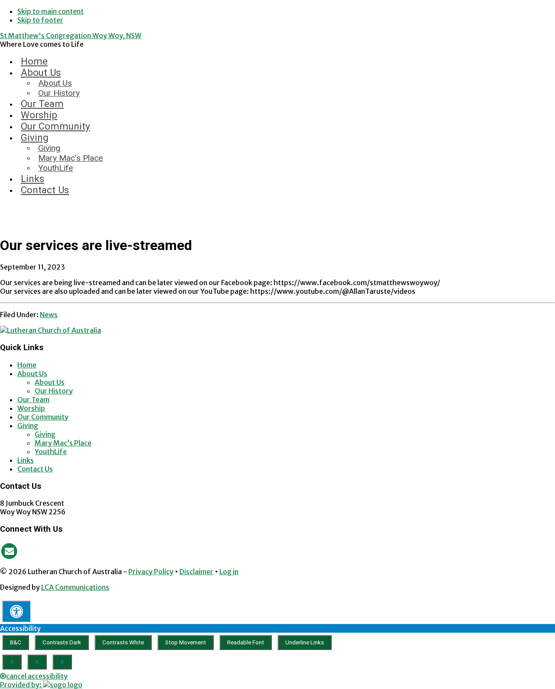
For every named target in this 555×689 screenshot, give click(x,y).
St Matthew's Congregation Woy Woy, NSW (70, 35)
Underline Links (304, 642)
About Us (32, 373)
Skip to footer (40, 20)
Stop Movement (185, 642)
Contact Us (35, 469)
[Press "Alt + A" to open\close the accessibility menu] (16, 611)
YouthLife (51, 451)
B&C (15, 642)
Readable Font (245, 642)
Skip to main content (50, 11)
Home (26, 365)
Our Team (33, 399)
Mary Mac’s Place (63, 443)
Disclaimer (196, 571)
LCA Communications (75, 587)
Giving (27, 425)
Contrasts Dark (61, 642)
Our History (54, 391)
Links (25, 460)
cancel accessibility (37, 676)
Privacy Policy (150, 571)
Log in (228, 571)
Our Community (43, 417)
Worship (31, 408)
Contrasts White (123, 642)
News (49, 314)
